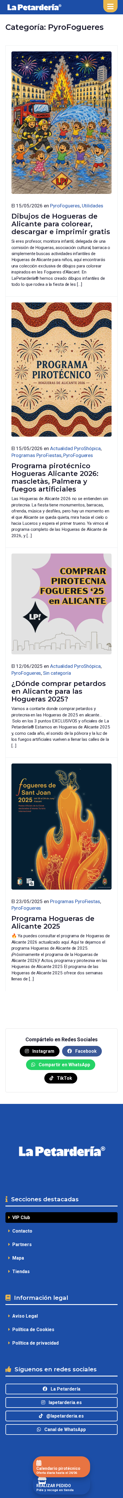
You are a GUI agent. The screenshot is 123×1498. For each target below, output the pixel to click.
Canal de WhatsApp (63, 1429)
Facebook (85, 1051)
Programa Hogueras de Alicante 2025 (52, 922)
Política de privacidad (34, 1343)
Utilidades (92, 206)
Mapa (17, 1258)
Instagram (43, 1051)
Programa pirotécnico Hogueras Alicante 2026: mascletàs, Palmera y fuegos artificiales (54, 477)
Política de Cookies (32, 1329)
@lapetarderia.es (63, 1416)
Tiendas (20, 1271)
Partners (21, 1244)
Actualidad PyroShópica (75, 448)
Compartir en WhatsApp (63, 1064)
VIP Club (20, 1217)
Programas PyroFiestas (36, 455)
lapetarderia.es (63, 1402)
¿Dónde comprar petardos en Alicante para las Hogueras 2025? (58, 691)
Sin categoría (57, 673)
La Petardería (63, 1389)
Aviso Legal (24, 1316)
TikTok (63, 1078)
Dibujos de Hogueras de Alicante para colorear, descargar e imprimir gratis (60, 224)
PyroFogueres (65, 206)
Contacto (21, 1231)
